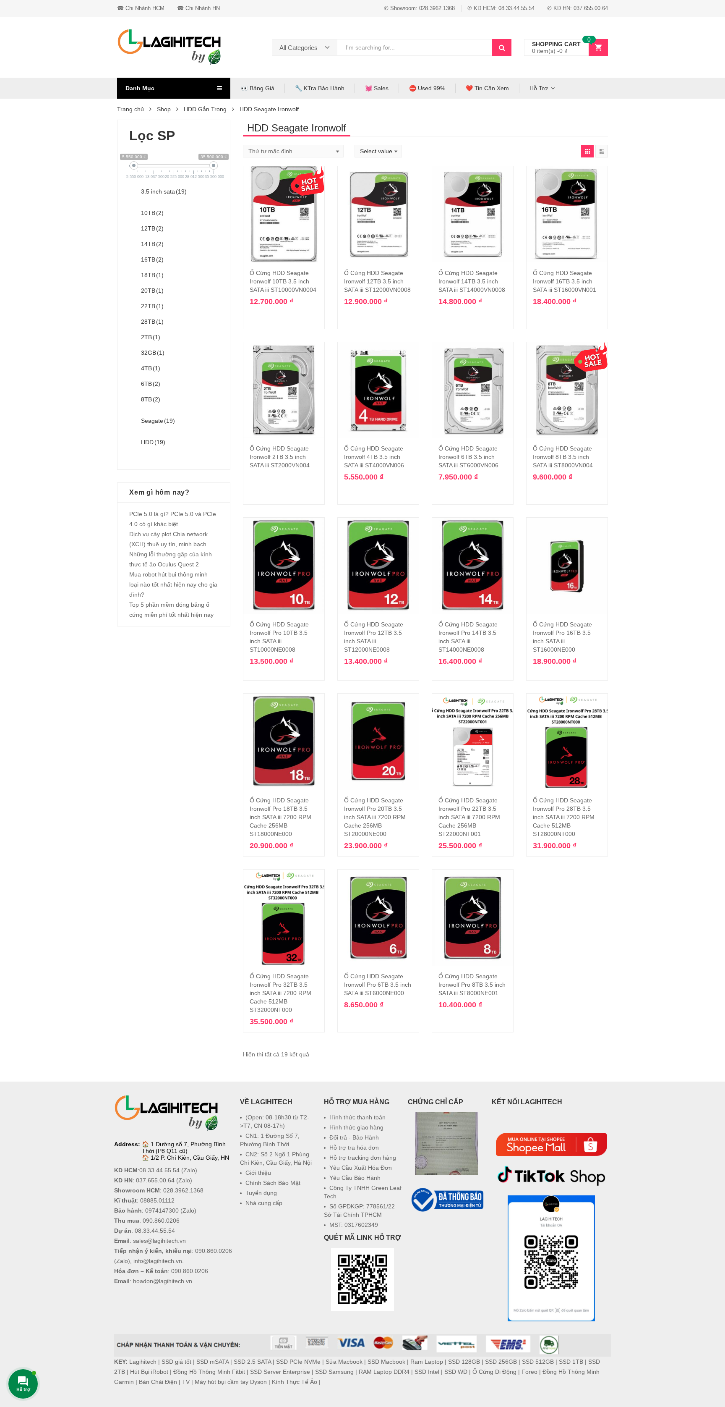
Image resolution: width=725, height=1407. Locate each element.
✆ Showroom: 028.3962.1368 (419, 8)
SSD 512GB (538, 1361)
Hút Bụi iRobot (149, 1371)
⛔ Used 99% (427, 88)
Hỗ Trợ (538, 88)
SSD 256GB (501, 1361)
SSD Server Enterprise (280, 1371)
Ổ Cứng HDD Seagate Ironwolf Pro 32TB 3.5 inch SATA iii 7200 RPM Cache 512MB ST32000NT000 (280, 993)
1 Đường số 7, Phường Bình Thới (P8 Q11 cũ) (184, 1147)
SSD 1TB (571, 1361)
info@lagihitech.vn (157, 1261)
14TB (152, 244)
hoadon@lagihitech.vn (162, 1281)
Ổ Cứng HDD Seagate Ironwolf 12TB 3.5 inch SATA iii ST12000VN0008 (377, 281)
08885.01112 (157, 1200)
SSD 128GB (464, 1361)
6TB (150, 383)
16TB (152, 259)
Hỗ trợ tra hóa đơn (354, 1147)
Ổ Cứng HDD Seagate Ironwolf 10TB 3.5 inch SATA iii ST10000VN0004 (283, 281)
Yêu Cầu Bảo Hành (355, 1177)
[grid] (587, 151)
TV (186, 1381)
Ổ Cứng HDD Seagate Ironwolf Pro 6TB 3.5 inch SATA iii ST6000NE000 (377, 984)
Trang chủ (130, 109)
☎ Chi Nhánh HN (198, 8)
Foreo (529, 1371)
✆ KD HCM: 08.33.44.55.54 (501, 8)
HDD (153, 442)
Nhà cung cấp (263, 1203)
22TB (152, 306)
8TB (150, 399)
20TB (152, 290)
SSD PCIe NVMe (298, 1361)
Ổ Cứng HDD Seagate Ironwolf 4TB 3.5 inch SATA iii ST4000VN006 (374, 457)
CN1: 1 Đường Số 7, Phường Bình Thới (270, 1140)
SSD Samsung (334, 1371)
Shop (164, 109)
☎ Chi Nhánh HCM (140, 8)
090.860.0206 (161, 1220)
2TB (150, 337)
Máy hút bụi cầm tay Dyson (231, 1381)
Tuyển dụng (261, 1193)
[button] (446, 1234)
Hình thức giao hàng (356, 1127)
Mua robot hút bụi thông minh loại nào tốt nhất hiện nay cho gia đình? (173, 584)
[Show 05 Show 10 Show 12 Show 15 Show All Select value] (378, 151)
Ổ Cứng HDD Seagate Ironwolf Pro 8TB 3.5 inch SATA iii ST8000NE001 (472, 984)
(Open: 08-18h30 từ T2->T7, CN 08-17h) (274, 1121)
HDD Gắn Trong (205, 109)
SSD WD (455, 1371)
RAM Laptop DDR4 (384, 1371)
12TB (152, 228)
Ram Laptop (426, 1361)
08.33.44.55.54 (159, 1170)
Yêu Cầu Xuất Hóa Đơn (360, 1167)
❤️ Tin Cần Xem (487, 88)
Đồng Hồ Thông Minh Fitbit (209, 1371)
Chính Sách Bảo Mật (272, 1182)
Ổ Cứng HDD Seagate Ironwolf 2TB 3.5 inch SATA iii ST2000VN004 (280, 457)
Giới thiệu (258, 1172)
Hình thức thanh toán (357, 1117)
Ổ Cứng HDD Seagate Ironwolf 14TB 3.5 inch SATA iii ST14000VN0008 (471, 281)
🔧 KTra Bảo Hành (319, 88)
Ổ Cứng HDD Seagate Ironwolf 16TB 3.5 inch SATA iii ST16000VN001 (564, 281)
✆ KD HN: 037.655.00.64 (577, 8)
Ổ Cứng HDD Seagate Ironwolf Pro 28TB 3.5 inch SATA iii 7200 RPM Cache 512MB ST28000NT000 (564, 817)
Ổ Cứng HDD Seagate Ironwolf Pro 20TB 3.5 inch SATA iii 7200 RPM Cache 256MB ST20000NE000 (375, 817)
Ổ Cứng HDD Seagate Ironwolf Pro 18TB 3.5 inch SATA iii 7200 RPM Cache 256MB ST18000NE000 (280, 817)
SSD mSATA (212, 1361)
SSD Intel (427, 1371)
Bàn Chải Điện (158, 1381)
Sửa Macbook (344, 1361)
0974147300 (162, 1210)
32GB (152, 352)
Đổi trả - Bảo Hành (354, 1137)
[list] (601, 151)
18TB (152, 275)
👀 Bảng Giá (257, 88)
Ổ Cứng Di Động (494, 1371)
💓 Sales (377, 88)
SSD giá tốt (176, 1361)
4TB (150, 368)
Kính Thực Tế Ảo (294, 1381)
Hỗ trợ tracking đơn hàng (362, 1157)
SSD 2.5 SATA (252, 1361)
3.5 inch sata (164, 191)
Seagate (158, 420)
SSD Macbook (386, 1361)
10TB (152, 213)
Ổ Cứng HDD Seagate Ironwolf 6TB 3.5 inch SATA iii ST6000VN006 (468, 457)
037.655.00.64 (155, 1180)
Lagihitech (142, 1361)
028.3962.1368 (183, 1190)
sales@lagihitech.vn (159, 1240)
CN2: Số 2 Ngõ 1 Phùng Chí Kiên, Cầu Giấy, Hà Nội (276, 1158)
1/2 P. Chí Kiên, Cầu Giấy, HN (190, 1157)
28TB (152, 321)
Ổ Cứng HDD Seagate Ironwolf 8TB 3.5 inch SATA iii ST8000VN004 (563, 457)
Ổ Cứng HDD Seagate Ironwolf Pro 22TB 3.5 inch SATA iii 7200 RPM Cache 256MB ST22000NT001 (469, 817)
